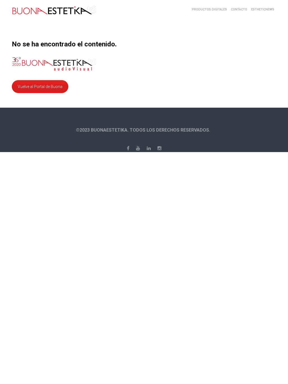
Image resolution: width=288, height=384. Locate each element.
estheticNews (262, 9)
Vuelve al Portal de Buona (40, 86)
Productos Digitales (209, 9)
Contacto (239, 9)
